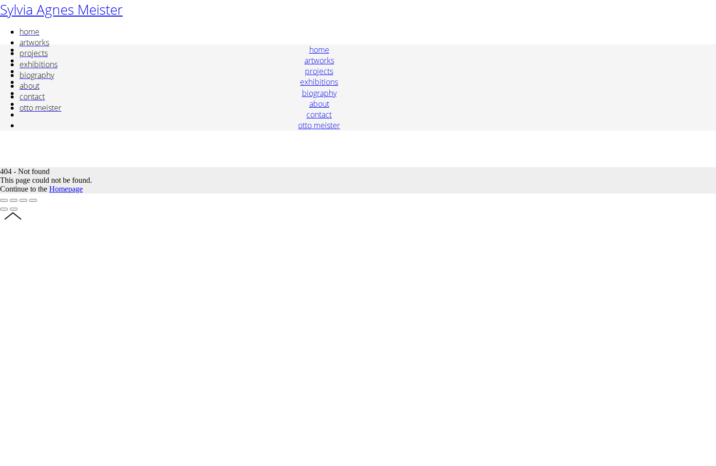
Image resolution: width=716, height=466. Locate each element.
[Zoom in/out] (33, 200)
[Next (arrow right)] (14, 209)
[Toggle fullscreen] (23, 200)
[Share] (14, 200)
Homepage (66, 189)
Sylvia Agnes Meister (61, 9)
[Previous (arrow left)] (4, 209)
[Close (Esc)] (4, 200)
